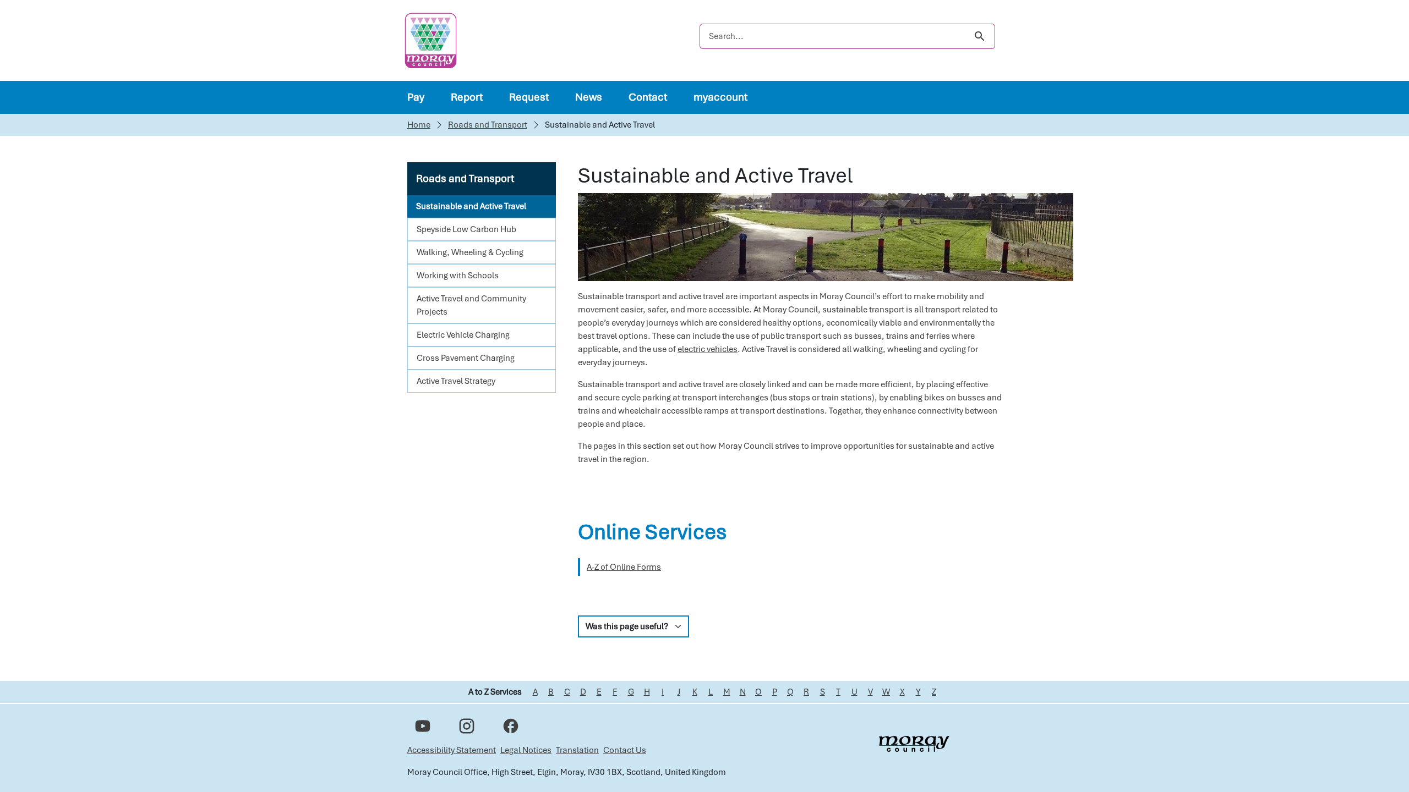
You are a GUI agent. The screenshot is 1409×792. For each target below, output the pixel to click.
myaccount (720, 97)
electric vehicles (708, 349)
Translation (577, 750)
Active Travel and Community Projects (471, 305)
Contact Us (624, 750)
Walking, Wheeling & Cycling (470, 252)
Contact (648, 97)
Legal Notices (525, 750)
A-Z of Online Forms (624, 567)
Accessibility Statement (451, 750)
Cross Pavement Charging (466, 358)
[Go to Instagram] (467, 726)
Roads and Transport (487, 124)
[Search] (979, 36)
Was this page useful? (627, 626)
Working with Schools (458, 275)
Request (529, 97)
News (588, 97)
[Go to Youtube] (423, 726)
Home (418, 124)
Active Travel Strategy (456, 381)
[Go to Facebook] (511, 726)
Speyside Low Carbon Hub (466, 229)
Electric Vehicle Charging (463, 334)
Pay (415, 97)
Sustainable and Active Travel (471, 206)
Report (467, 97)
